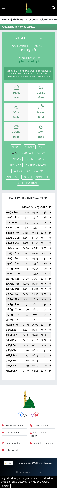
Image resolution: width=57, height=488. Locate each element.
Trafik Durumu (12, 432)
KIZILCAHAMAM (34, 171)
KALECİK (17, 171)
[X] (25, 414)
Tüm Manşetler (12, 443)
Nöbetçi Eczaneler (15, 425)
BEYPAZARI (27, 153)
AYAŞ (41, 147)
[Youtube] (36, 414)
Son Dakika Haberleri (43, 443)
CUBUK (41, 153)
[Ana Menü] (3, 7)
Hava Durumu (41, 425)
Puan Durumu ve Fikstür (40, 434)
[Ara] (53, 7)
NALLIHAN (12, 177)
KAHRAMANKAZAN (36, 165)
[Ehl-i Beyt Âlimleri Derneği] (28, 8)
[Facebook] (20, 414)
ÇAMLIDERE (42, 177)
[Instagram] (31, 414)
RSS (9, 463)
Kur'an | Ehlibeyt (12, 19)
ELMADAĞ (15, 159)
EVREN (29, 159)
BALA (14, 153)
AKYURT (16, 147)
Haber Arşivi (12, 450)
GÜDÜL (41, 159)
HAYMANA (15, 165)
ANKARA (29, 147)
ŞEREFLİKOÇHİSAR (28, 183)
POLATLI (27, 177)
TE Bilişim (36, 472)
